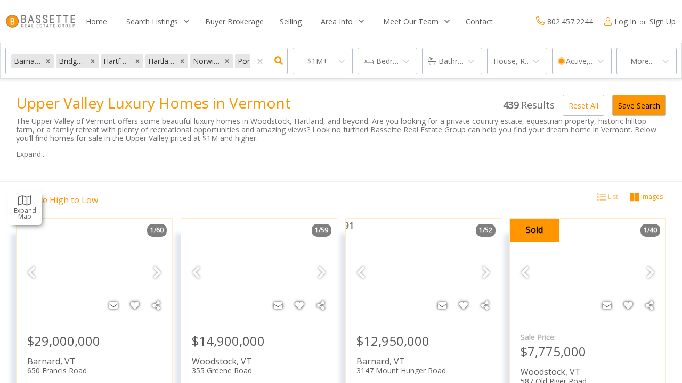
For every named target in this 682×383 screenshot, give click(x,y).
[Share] (156, 305)
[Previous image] (31, 272)
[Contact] (113, 305)
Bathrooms (458, 61)
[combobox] (449, 218)
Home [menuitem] (96, 21)
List (612, 196)
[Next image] (157, 272)
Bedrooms (394, 61)
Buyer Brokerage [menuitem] (234, 21)
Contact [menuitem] (479, 21)
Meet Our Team (411, 21)
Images (651, 196)
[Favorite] (134, 305)
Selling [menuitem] (291, 21)
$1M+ (317, 61)
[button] (48, 61)
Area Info (337, 21)
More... (642, 61)
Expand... (31, 154)
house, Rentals (519, 61)
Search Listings (152, 21)
